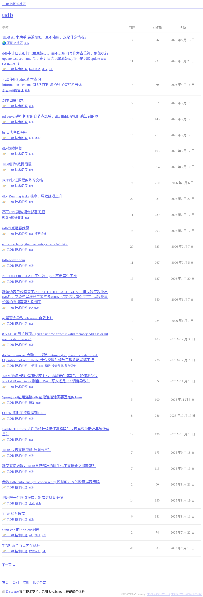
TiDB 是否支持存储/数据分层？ (26, 450)
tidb (26, 43)
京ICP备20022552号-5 (158, 594)
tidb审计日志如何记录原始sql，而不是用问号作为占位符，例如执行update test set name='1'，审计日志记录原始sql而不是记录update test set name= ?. (55, 58)
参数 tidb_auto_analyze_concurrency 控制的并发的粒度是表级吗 (51, 482)
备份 (38, 138)
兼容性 (33, 365)
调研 (48, 365)
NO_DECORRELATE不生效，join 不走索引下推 (39, 276)
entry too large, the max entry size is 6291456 (35, 244)
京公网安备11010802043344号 (186, 594)
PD (31, 307)
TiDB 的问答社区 (14, 4)
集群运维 (40, 233)
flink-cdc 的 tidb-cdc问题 (20, 530)
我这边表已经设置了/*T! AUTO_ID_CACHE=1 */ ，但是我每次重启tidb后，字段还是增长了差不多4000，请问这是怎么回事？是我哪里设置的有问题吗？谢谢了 (55, 297)
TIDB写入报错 (13, 514)
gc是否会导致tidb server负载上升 (27, 318)
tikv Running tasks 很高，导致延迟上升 (32, 196)
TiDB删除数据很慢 (17, 164)
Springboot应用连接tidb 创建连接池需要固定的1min (42, 397)
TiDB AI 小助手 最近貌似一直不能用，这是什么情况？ (45, 37)
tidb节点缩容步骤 (15, 228)
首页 (5, 582)
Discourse (12, 591)
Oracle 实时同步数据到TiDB (24, 413)
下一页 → (8, 565)
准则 (26, 582)
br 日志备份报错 (15, 132)
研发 (32, 402)
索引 (32, 503)
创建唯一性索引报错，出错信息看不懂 (32, 498)
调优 (44, 69)
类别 (15, 582)
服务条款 (39, 582)
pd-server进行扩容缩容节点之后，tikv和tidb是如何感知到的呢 (50, 116)
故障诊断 (34, 551)
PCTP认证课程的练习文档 (22, 180)
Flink (37, 535)
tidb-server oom (13, 260)
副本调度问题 (13, 101)
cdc (31, 535)
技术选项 (34, 69)
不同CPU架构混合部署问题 (23, 212)
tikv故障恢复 (12, 148)
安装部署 (57, 365)
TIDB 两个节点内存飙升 (21, 546)
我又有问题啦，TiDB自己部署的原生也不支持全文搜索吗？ (49, 466)
